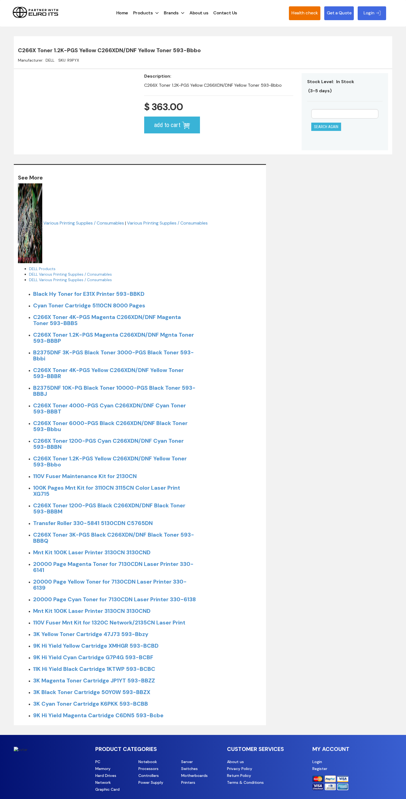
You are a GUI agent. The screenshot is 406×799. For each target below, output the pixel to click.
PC (97, 761)
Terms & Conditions (245, 782)
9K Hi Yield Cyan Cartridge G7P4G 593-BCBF (93, 657)
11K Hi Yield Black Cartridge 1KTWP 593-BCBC (94, 669)
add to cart (168, 125)
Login (317, 761)
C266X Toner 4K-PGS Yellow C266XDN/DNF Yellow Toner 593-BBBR (108, 373)
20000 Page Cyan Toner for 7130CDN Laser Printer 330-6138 (114, 599)
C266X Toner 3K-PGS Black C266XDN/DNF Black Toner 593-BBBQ (113, 537)
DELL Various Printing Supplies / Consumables (70, 274)
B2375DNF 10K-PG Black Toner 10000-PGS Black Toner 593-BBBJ (114, 390)
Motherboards (194, 775)
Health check (304, 13)
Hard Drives (105, 775)
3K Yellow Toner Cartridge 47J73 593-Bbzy (90, 634)
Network (103, 782)
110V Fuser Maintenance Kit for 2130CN (85, 476)
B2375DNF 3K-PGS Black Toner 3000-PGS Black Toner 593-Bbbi (113, 355)
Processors (148, 768)
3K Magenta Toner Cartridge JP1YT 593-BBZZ (94, 680)
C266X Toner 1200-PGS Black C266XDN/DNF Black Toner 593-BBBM (109, 508)
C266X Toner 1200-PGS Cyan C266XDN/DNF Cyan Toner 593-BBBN (108, 443)
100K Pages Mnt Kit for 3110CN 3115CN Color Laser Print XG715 (106, 490)
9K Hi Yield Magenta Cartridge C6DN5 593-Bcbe (98, 715)
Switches (189, 768)
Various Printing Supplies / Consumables (83, 223)
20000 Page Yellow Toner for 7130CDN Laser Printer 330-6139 (110, 584)
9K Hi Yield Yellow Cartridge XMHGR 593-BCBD (96, 645)
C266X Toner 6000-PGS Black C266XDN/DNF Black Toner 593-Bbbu (110, 426)
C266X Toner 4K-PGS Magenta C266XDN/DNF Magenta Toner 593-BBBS (107, 320)
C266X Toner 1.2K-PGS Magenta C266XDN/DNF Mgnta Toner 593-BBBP (113, 337)
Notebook (147, 761)
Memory (102, 768)
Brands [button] (171, 13)
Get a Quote (339, 13)
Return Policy (239, 775)
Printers (188, 782)
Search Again (326, 127)
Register (319, 768)
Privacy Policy (239, 768)
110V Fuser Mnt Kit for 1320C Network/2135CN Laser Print (109, 622)
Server (187, 761)
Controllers (148, 775)
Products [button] (143, 13)
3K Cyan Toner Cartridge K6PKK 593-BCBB (90, 703)
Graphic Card (107, 789)
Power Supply (150, 782)
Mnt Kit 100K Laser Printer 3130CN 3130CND (92, 552)
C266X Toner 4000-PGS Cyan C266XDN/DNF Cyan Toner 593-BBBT (109, 408)
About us (198, 13)
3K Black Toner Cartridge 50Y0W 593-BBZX (91, 692)
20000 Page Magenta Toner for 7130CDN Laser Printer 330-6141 (113, 567)
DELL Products (42, 268)
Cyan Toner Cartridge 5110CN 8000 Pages (89, 305)
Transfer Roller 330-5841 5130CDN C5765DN (93, 523)
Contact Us (225, 13)
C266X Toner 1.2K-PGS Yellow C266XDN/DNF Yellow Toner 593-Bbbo (110, 461)
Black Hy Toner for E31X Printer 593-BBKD (88, 293)
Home (122, 13)
